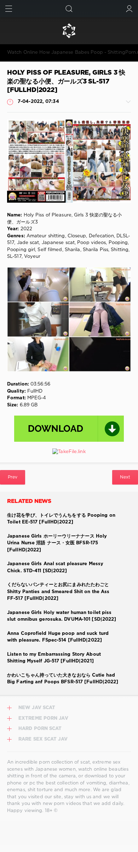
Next (125, 477)
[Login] (129, 8)
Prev (12, 477)
